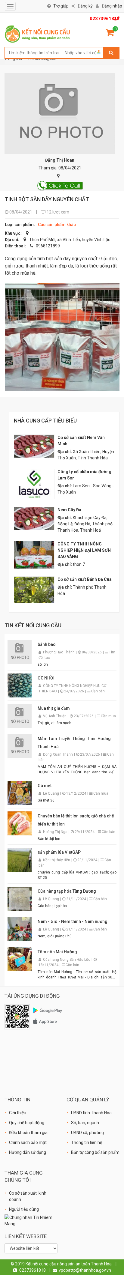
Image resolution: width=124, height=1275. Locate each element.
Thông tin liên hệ (86, 1142)
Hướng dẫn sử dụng (27, 1152)
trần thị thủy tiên (57, 860)
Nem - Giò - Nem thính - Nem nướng (72, 921)
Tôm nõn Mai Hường (57, 951)
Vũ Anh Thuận (55, 716)
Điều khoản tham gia (28, 1132)
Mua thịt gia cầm (54, 708)
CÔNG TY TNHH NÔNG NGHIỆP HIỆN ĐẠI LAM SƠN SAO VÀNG (84, 550)
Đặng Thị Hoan (59, 160)
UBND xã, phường (87, 1132)
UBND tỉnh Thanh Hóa (91, 1112)
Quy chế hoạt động (26, 1122)
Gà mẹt (44, 785)
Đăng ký (85, 6)
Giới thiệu (17, 1112)
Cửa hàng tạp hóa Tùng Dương (67, 891)
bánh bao (47, 644)
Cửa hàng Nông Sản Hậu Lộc (67, 959)
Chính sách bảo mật (28, 1142)
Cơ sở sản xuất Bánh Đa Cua (84, 579)
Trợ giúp (61, 6)
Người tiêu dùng (24, 1209)
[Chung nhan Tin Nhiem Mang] (31, 1220)
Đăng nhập (112, 6)
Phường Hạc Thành (59, 652)
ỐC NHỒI (46, 678)
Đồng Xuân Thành (58, 754)
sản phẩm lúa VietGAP (59, 852)
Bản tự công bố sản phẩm (95, 1152)
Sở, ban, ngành (85, 1122)
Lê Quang (51, 793)
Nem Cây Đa (69, 509)
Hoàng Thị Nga (55, 832)
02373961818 (104, 18)
